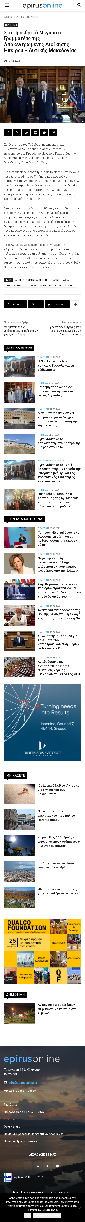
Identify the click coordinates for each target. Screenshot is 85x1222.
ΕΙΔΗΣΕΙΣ (19, 17)
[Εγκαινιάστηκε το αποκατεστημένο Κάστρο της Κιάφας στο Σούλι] (19, 444)
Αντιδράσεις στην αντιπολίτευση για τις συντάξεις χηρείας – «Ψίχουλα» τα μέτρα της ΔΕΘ (59, 668)
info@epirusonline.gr (23, 1083)
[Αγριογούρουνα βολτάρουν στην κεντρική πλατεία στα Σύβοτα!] (19, 1013)
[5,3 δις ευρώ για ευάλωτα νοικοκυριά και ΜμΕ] (19, 871)
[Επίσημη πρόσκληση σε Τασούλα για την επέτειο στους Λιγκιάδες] (19, 392)
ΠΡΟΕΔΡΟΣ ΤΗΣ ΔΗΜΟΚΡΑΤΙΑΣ (57, 285)
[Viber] (53, 132)
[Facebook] (8, 132)
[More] (75, 304)
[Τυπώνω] (44, 132)
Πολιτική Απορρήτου (46, 1215)
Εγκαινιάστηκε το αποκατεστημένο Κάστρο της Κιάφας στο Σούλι (59, 443)
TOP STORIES (45, 461)
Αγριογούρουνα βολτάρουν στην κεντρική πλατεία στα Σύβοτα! (57, 1009)
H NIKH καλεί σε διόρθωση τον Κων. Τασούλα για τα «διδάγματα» (57, 365)
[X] (17, 132)
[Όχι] (80, 1208)
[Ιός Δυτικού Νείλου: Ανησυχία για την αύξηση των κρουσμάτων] (19, 794)
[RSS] (38, 1166)
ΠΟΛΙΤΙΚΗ (32, 17)
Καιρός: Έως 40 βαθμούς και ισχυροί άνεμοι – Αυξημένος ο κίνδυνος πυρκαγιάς (59, 842)
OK (27, 1215)
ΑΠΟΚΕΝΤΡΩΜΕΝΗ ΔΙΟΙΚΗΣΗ (31, 279)
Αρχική (8, 17)
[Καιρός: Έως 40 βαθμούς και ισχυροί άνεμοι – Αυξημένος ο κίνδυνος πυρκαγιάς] (19, 845)
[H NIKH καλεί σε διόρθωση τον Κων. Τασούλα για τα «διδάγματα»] (19, 366)
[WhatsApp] (26, 132)
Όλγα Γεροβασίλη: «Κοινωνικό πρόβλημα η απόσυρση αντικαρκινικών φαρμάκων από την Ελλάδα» (58, 564)
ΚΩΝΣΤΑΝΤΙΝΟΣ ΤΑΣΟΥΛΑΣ (21, 285)
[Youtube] (57, 1166)
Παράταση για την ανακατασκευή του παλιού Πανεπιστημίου (56, 816)
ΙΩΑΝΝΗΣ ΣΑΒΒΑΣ (60, 279)
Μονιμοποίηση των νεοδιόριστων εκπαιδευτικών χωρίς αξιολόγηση (21, 330)
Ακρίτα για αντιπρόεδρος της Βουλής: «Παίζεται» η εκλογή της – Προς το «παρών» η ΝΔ (59, 614)
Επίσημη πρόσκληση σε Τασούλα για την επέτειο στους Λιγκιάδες (56, 391)
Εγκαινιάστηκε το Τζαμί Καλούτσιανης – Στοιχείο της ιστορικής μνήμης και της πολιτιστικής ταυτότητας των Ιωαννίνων (59, 473)
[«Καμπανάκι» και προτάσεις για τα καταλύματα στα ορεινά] (19, 897)
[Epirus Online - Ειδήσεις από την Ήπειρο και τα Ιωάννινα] (42, 1059)
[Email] (35, 132)
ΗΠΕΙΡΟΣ (43, 383)
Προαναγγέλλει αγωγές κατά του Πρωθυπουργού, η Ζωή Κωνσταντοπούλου (65, 330)
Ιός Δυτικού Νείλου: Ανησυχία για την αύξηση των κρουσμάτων (58, 790)
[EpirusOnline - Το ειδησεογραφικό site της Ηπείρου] (42, 5)
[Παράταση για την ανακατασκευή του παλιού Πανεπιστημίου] (19, 819)
